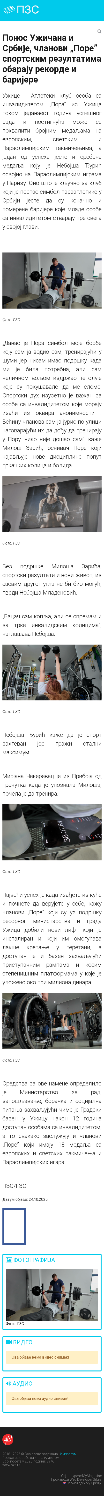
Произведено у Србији (84, 1483)
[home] (26, 10)
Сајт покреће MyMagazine (81, 1476)
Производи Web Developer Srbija (76, 1479)
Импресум (68, 1454)
